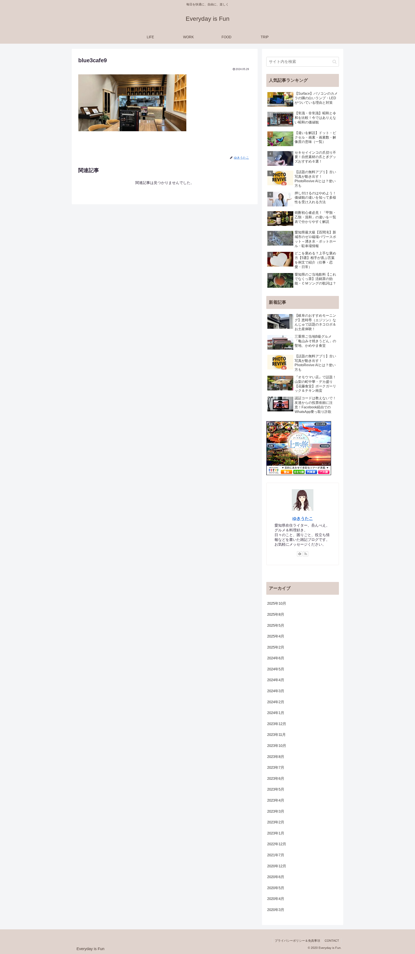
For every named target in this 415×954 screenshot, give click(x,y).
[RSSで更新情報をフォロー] (305, 553)
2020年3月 (275, 910)
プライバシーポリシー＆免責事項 (297, 940)
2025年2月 (275, 647)
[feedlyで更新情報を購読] (299, 553)
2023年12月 (276, 724)
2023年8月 (275, 757)
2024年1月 (275, 713)
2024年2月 (275, 702)
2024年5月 (275, 669)
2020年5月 (275, 888)
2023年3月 (275, 811)
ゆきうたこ (302, 518)
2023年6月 (275, 779)
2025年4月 (275, 636)
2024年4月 (275, 680)
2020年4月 (275, 899)
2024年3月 (275, 691)
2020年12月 (276, 866)
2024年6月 (275, 658)
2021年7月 (275, 855)
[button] (334, 61)
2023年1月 (275, 833)
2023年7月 (275, 767)
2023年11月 (276, 735)
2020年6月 (275, 877)
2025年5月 (275, 625)
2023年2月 (275, 822)
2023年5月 (275, 790)
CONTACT (332, 940)
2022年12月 (276, 844)
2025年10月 (276, 604)
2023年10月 (276, 746)
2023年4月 (275, 800)
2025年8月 (275, 614)
